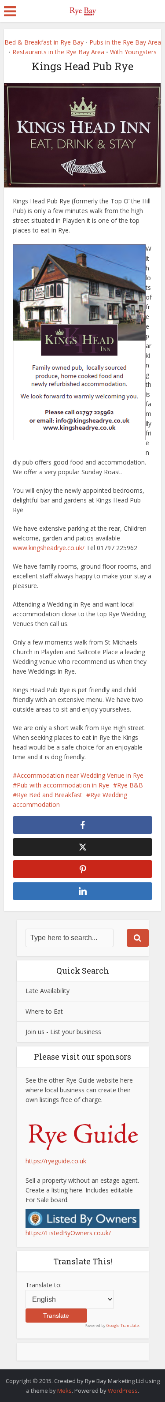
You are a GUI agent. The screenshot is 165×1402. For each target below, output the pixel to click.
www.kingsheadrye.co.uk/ (48, 548)
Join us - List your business (63, 1031)
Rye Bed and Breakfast (49, 795)
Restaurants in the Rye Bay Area (58, 52)
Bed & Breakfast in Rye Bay (44, 42)
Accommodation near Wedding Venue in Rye (80, 775)
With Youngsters (133, 52)
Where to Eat (44, 1011)
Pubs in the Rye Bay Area (125, 42)
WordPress (123, 1391)
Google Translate (122, 1325)
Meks (64, 1391)
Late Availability (48, 990)
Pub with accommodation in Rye (63, 785)
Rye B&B (130, 785)
